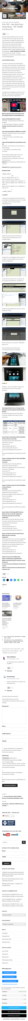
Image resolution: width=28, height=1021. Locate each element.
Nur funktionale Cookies (14, 1011)
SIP (22, 641)
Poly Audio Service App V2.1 (9, 972)
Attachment (5, 755)
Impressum (23, 1018)
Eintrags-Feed (5, 936)
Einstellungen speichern (14, 1015)
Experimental (18, 640)
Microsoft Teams (20, 636)
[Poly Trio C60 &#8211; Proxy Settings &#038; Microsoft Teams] (7, 598)
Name (4, 726)
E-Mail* (4, 856)
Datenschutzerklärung (15, 1018)
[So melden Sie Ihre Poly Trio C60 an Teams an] (18, 598)
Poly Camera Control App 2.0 (9, 976)
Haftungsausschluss (7, 960)
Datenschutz (5, 957)
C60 (5, 636)
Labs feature (8, 641)
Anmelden (4, 933)
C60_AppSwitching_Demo (14, 167)
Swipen (6, 642)
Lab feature (10, 636)
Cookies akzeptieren (14, 1007)
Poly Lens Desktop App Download (10, 981)
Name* (4, 851)
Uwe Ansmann (10, 8)
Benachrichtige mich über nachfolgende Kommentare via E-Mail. (12, 773)
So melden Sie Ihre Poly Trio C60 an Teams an (17, 604)
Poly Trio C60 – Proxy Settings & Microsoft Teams (6, 604)
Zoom (9, 637)
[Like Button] (4, 34)
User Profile (5, 951)
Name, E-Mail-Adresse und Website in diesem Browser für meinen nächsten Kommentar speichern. (12, 750)
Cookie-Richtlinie (6, 1018)
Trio (5, 637)
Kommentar (5, 706)
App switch (7, 640)
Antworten (9, 670)
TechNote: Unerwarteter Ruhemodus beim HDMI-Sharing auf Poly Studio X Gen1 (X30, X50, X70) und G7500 (13, 874)
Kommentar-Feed (6, 939)
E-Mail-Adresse (6, 733)
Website (4, 741)
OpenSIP (15, 641)
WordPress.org (6, 942)
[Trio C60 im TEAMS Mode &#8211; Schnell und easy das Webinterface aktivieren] (7, 613)
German (6, 815)
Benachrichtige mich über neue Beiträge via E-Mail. (14, 780)
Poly (19, 641)
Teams (11, 642)
